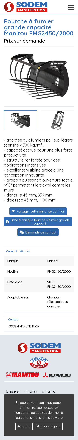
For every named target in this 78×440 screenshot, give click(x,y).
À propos (13, 392)
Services (48, 392)
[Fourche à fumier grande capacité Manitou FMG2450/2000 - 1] (39, 76)
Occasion (31, 392)
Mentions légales (48, 426)
